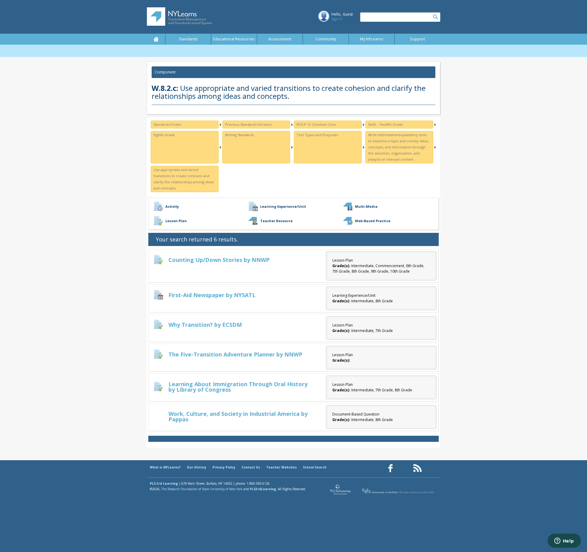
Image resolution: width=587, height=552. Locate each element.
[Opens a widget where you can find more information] (564, 541)
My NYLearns (371, 39)
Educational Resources (234, 39)
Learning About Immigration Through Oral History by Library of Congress (238, 386)
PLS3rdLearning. (263, 489)
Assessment (279, 39)
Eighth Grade (164, 134)
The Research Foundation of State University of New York (201, 489)
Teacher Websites (281, 467)
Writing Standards (239, 134)
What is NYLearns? (165, 467)
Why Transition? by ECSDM (205, 324)
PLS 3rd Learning (164, 483)
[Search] (435, 17)
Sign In (336, 19)
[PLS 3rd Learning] (340, 491)
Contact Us (251, 467)
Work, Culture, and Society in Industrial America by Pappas (238, 416)
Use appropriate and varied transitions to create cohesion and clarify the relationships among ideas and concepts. (183, 178)
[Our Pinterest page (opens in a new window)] (404, 468)
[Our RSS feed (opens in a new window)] (417, 468)
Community (326, 39)
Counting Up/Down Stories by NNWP (219, 259)
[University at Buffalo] (398, 491)
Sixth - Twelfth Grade (385, 124)
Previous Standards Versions (248, 124)
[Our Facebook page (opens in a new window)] (390, 468)
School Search (315, 467)
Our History (196, 467)
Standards (188, 39)
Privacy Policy (223, 467)
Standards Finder (167, 124)
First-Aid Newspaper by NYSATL (212, 295)
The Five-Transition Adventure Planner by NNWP (235, 354)
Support (417, 39)
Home (156, 39)
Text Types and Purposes (317, 134)
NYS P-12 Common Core (316, 124)
